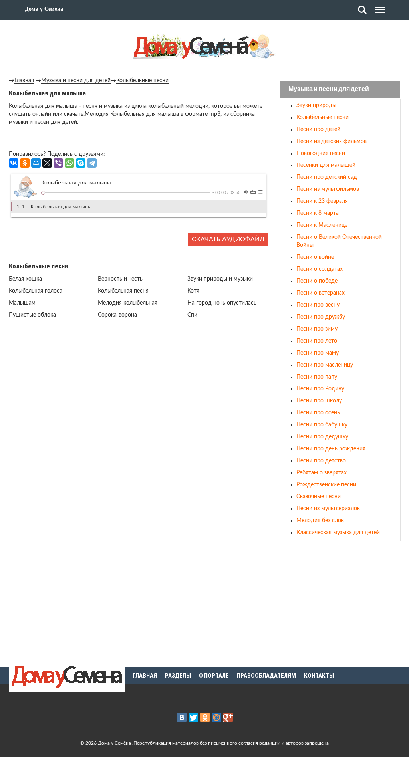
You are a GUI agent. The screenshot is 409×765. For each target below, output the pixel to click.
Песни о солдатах (319, 269)
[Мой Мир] (36, 163)
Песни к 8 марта (317, 213)
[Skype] (80, 163)
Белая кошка (25, 279)
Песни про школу (319, 401)
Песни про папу (316, 377)
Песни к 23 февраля (322, 201)
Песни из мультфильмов (327, 189)
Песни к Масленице (321, 225)
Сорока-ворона (117, 315)
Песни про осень (318, 413)
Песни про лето (316, 341)
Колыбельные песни (142, 80)
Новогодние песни (320, 153)
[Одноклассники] (25, 163)
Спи (192, 315)
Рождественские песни (326, 485)
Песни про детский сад (326, 177)
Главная (24, 80)
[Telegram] (92, 163)
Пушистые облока (32, 315)
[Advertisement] (340, 602)
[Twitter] (193, 717)
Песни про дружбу (320, 317)
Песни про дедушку (322, 437)
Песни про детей (318, 129)
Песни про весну (318, 305)
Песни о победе (317, 281)
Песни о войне (315, 257)
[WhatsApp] (69, 163)
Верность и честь (120, 279)
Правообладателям (266, 675)
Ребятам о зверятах (321, 473)
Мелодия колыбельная (127, 303)
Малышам (22, 303)
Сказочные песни (318, 496)
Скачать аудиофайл (228, 239)
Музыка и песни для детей (76, 80)
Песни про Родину (320, 389)
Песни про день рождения (330, 449)
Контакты (319, 675)
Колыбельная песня (123, 291)
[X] (47, 163)
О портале (214, 675)
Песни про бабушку (321, 425)
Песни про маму (317, 353)
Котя (193, 291)
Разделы (178, 675)
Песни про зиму (317, 329)
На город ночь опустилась (221, 303)
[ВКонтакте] (13, 163)
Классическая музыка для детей (338, 532)
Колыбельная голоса (35, 291)
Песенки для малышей (325, 165)
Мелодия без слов (320, 520)
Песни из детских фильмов (331, 141)
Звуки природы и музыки (220, 279)
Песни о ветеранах (320, 293)
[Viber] (58, 163)
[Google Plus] (228, 717)
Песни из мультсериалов (328, 508)
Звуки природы (316, 105)
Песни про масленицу (324, 365)
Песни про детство (321, 461)
